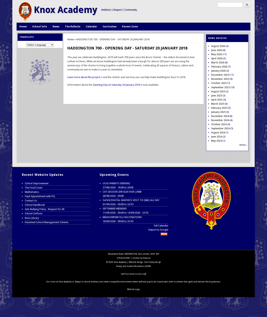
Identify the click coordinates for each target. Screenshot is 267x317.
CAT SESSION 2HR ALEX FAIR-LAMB (122, 191)
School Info (39, 26)
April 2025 (216, 99)
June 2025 (216, 95)
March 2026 (217, 62)
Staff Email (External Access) (133, 274)
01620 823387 (123, 258)
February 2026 (219, 66)
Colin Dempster (152, 262)
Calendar (91, 26)
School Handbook (35, 204)
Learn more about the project (84, 77)
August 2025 (218, 91)
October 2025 (219, 83)
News (56, 26)
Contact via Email (141, 258)
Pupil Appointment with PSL (40, 196)
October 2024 (219, 124)
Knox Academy (65, 9)
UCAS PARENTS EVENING (116, 183)
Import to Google (158, 229)
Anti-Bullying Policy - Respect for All (44, 209)
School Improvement (36, 183)
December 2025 (220, 74)
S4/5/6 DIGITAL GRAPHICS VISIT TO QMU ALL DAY (131, 200)
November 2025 (220, 78)
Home (23, 26)
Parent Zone (130, 26)
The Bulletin (72, 26)
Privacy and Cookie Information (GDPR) (133, 266)
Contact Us (31, 200)
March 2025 (217, 103)
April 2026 (216, 58)
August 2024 (218, 132)
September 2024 (220, 128)
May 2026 (216, 54)
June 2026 (216, 50)
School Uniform (33, 213)
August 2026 (218, 46)
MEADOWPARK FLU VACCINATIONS (122, 217)
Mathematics (32, 191)
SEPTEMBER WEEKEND (115, 208)
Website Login (133, 289)
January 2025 (218, 111)
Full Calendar (161, 225)
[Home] (25, 20)
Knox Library (32, 217)
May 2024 (216, 140)
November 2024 (220, 120)
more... (243, 144)
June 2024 (216, 136)
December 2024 (220, 116)
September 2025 (220, 87)
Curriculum (109, 26)
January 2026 (218, 70)
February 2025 (219, 107)
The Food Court (33, 187)
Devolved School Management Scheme (46, 222)
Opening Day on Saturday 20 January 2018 (116, 84)
